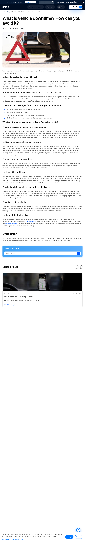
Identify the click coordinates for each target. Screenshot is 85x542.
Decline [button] (78, 537)
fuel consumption (11, 223)
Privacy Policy (20, 539)
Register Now (26, 2)
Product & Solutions (35, 7)
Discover (49, 7)
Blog (8, 11)
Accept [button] (69, 537)
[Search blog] (78, 253)
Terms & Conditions (8, 539)
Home (4, 11)
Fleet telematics (31, 221)
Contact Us (74, 7)
